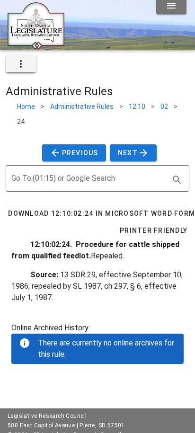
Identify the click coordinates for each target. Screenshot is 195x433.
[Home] (36, 46)
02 (164, 106)
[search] (177, 179)
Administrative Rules (82, 106)
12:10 (137, 106)
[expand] (21, 63)
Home (26, 106)
